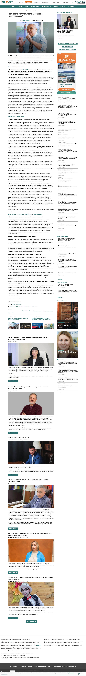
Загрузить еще (31, 621)
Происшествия (65, 134)
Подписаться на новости (48, 310)
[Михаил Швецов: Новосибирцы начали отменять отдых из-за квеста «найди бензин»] (67, 315)
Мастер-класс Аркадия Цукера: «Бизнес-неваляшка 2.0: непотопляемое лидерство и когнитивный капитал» (67, 291)
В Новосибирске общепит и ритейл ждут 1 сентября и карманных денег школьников (68, 158)
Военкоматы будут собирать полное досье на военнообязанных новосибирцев (68, 210)
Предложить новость (37, 310)
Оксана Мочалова (15, 439)
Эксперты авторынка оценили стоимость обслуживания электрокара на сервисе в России (67, 187)
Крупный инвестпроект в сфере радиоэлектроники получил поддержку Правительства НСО (67, 225)
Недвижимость (64, 105)
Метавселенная (26, 306)
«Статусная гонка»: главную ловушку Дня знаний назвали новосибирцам (67, 144)
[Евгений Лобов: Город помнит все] (31, 452)
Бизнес (59, 97)
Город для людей (67, 46)
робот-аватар (19, 306)
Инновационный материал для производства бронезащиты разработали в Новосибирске (67, 172)
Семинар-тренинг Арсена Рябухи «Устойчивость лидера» (65, 285)
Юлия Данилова (26, 20)
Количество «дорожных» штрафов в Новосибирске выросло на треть (66, 164)
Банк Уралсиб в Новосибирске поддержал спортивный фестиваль (67, 267)
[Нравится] (8, 312)
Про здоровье (62, 43)
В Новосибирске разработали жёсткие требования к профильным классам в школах (67, 217)
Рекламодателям (81, 3)
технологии (13, 306)
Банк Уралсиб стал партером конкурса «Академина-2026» (66, 253)
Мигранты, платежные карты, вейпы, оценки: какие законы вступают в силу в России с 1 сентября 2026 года (67, 99)
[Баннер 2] (25, 326)
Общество (67, 97)
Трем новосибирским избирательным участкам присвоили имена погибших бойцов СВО (66, 122)
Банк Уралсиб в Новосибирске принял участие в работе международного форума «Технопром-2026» (66, 239)
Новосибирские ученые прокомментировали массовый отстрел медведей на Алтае (67, 114)
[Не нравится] (12, 312)
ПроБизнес (64, 193)
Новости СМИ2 (11, 322)
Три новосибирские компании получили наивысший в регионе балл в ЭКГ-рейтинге (68, 379)
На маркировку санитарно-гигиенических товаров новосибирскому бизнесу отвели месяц (67, 195)
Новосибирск (18, 304)
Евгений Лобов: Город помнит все (18, 437)
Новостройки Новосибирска (67, 49)
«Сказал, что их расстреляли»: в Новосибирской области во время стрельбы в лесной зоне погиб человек (67, 137)
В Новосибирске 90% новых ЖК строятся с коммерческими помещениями (67, 107)
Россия (13, 304)
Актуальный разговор (31, 10)
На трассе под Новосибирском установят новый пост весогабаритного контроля (67, 203)
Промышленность (70, 169)
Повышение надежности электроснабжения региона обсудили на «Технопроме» (67, 247)
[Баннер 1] (13, 326)
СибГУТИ (25, 69)
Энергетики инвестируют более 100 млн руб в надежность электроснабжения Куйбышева (67, 274)
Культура (59, 142)
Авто (59, 185)
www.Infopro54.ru (9, 640)
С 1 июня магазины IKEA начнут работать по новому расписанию (41, 319)
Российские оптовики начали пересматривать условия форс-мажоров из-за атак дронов (67, 386)
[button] (72, 2)
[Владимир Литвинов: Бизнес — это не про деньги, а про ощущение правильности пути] (31, 496)
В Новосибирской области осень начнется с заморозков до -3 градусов (67, 129)
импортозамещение (34, 306)
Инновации (64, 149)
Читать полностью (13, 380)
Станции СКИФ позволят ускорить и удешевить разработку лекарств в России (67, 151)
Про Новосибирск (72, 43)
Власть (63, 97)
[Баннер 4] (49, 326)
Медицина (69, 149)
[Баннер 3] (37, 326)
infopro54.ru (38, 645)
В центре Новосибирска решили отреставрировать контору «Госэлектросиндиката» (65, 180)
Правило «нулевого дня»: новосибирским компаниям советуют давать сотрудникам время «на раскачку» (68, 371)
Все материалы (60, 38)
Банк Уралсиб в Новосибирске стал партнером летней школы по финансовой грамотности (67, 260)
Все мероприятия (60, 297)
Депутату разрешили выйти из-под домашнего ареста (18, 319)
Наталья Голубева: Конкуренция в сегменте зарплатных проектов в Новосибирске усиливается (65, 31)
